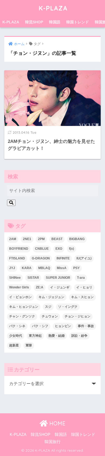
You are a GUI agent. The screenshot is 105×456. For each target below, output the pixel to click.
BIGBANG (77, 239)
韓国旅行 (52, 442)
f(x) (71, 249)
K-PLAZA (53, 8)
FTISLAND (17, 258)
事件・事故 (86, 326)
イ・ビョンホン (20, 297)
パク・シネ (17, 326)
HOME (56, 423)
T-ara (81, 278)
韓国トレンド (77, 22)
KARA (27, 268)
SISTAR (33, 278)
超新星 (14, 345)
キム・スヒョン (82, 297)
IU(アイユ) (84, 258)
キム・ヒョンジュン (23, 307)
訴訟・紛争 (79, 336)
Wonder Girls (19, 287)
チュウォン (50, 316)
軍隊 (29, 345)
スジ (48, 307)
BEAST (56, 239)
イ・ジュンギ (59, 287)
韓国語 (54, 22)
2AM (12, 239)
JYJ (12, 268)
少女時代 (15, 336)
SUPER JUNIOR (58, 278)
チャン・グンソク (22, 316)
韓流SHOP (34, 22)
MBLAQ (44, 268)
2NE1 (27, 239)
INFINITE (63, 258)
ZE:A (39, 287)
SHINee (15, 278)
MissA (61, 268)
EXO (58, 249)
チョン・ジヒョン (77, 316)
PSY (76, 268)
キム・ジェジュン (51, 297)
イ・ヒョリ (84, 287)
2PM (41, 239)
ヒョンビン (63, 326)
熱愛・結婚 (56, 336)
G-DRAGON (41, 258)
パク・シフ (40, 326)
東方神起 (35, 336)
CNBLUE (42, 249)
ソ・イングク (68, 307)
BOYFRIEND (18, 249)
